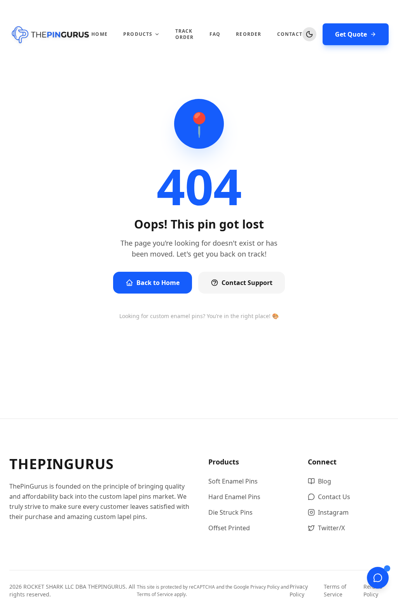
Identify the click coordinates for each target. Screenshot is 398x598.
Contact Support (247, 282)
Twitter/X (331, 528)
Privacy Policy (264, 587)
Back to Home (158, 282)
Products (138, 34)
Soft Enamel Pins (233, 481)
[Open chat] (378, 578)
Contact (289, 34)
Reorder (248, 34)
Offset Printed (229, 528)
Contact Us (334, 496)
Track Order (184, 34)
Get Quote (351, 34)
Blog (324, 481)
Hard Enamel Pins (234, 496)
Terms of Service (155, 594)
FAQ (215, 34)
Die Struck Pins (230, 512)
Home (99, 34)
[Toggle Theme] (309, 34)
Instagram (333, 512)
